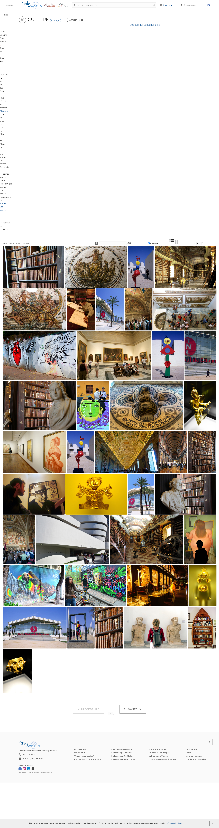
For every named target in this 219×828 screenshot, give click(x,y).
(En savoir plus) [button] (174, 823)
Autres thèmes (79, 20)
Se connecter (190, 5)
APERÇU (154, 243)
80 (2, 85)
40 (1, 81)
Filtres (5, 15)
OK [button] (212, 823)
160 (1, 88)
